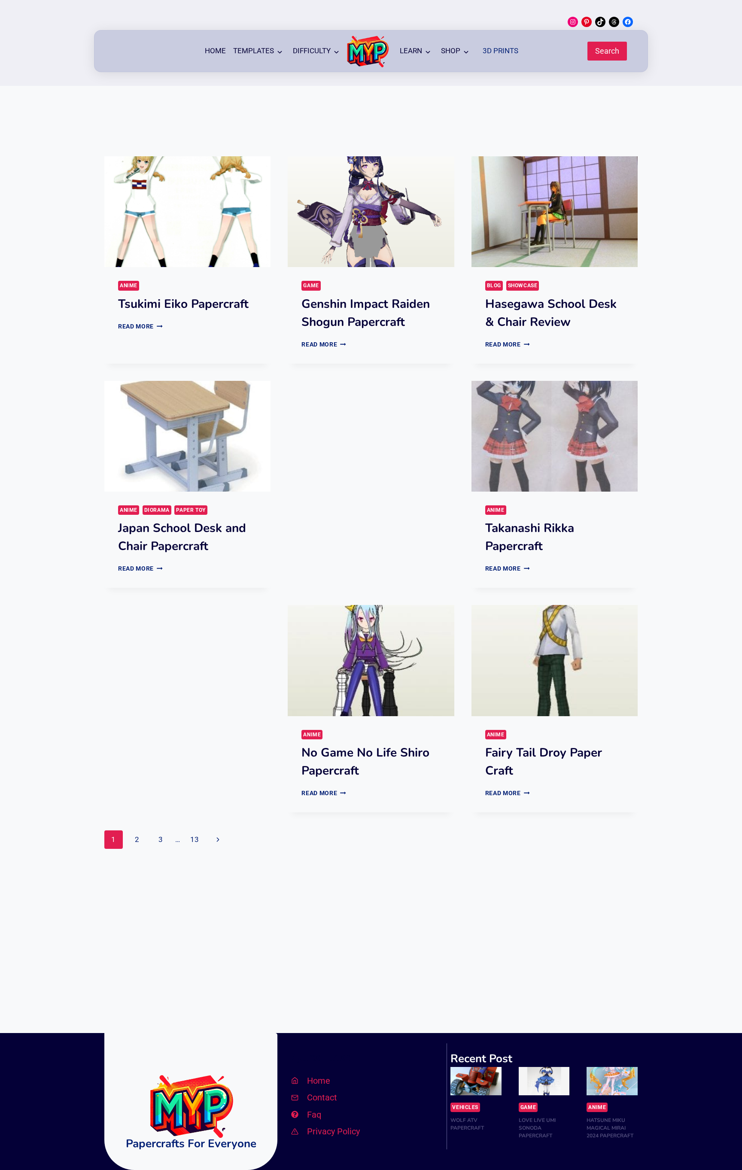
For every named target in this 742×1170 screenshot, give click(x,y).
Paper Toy (190, 510)
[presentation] (187, 211)
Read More (140, 326)
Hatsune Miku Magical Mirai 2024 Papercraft (610, 1128)
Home (215, 50)
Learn (411, 50)
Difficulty (312, 50)
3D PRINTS (500, 50)
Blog (494, 286)
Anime (128, 286)
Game (311, 286)
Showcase (523, 286)
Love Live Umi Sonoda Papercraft (537, 1128)
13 (194, 839)
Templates (253, 50)
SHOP (450, 50)
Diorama (157, 510)
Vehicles (465, 1107)
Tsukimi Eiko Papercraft (183, 304)
